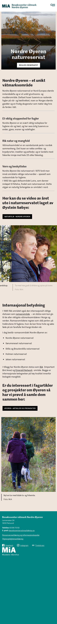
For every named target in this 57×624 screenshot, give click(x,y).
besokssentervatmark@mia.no (22, 530)
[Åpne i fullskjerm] (53, 228)
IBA (41, 366)
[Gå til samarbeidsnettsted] (9, 550)
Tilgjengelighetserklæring (12, 538)
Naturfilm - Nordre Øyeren (17, 216)
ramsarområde (23, 313)
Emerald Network (24, 370)
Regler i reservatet (28, 65)
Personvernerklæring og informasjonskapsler (21, 535)
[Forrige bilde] (3, 253)
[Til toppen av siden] (53, 610)
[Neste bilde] (53, 253)
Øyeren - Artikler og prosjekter (20, 408)
